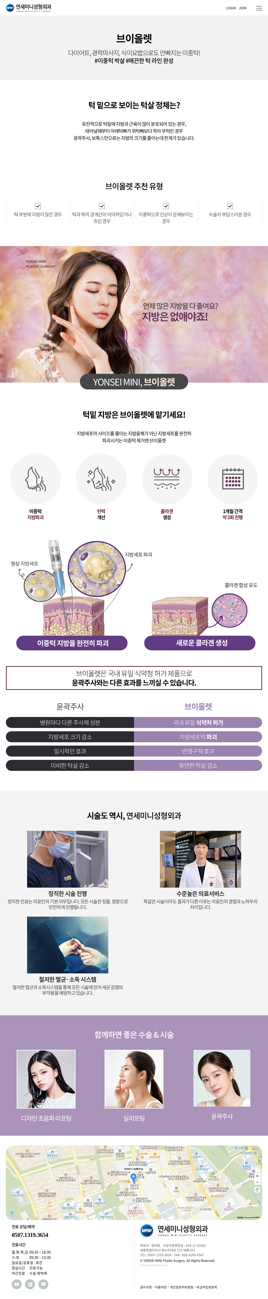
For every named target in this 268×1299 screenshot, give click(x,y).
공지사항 (146, 1287)
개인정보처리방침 (181, 1287)
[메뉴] (259, 7)
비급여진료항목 (207, 1287)
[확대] (257, 1176)
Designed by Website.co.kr (154, 1265)
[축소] (257, 1182)
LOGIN (231, 7)
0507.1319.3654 (30, 1235)
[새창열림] (17, 1284)
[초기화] (257, 1189)
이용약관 (161, 1287)
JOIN (242, 7)
